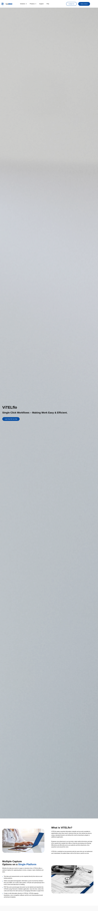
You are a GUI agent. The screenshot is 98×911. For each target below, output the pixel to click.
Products (32, 3)
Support (41, 3)
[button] (71, 4)
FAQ (48, 3)
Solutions (22, 3)
